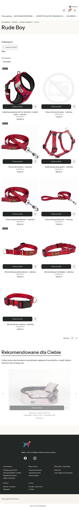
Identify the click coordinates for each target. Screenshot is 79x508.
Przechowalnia (34, 475)
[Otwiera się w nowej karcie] (34, 458)
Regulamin (6, 489)
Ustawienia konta (35, 473)
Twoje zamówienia (35, 470)
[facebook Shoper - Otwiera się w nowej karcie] (25, 458)
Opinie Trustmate (9, 478)
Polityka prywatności (10, 470)
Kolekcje (14, 22)
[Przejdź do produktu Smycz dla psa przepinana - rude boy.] (20, 196)
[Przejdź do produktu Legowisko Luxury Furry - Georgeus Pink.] (39, 389)
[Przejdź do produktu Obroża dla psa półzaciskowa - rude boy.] (20, 248)
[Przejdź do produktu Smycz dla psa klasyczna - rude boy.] (58, 196)
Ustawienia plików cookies (12, 473)
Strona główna (6, 22)
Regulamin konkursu (10, 475)
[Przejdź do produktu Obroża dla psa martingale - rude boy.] (58, 248)
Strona (66, 338)
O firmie (31, 489)
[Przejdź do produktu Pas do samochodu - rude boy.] (20, 143)
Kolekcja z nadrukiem (26, 22)
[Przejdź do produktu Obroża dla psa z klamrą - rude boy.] (20, 300)
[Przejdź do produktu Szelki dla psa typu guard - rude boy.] (58, 143)
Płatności (57, 470)
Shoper (15, 499)
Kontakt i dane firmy (35, 487)
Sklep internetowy (37, 506)
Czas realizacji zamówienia (63, 473)
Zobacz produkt (18, 106)
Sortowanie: (6, 58)
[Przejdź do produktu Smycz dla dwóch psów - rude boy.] (58, 88)
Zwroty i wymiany (9, 487)
